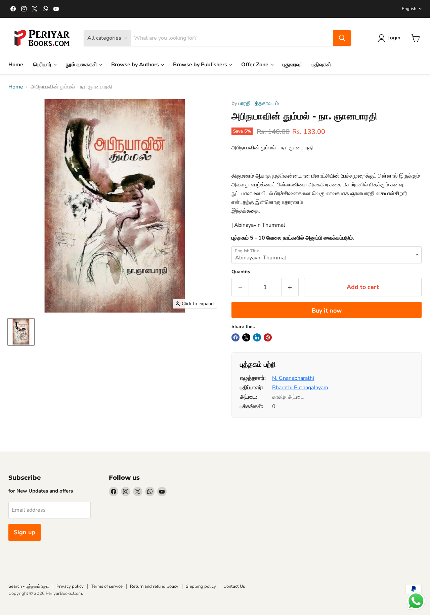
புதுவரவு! (292, 64)
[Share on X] (246, 337)
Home (15, 64)
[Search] (342, 38)
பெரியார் (43, 64)
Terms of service (107, 586)
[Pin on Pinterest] (268, 337)
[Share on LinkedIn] (257, 337)
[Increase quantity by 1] (290, 287)
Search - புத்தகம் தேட (28, 586)
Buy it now (327, 310)
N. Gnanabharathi (293, 378)
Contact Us (234, 586)
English (409, 9)
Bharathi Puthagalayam (300, 387)
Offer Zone (255, 64)
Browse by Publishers (200, 64)
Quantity (240, 272)
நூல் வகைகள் (82, 64)
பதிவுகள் (321, 64)
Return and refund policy (154, 586)
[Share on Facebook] (235, 337)
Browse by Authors (135, 64)
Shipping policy (201, 586)
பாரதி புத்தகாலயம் (259, 103)
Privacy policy (70, 586)
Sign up (24, 532)
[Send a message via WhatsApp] (416, 601)
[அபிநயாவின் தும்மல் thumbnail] (21, 332)
